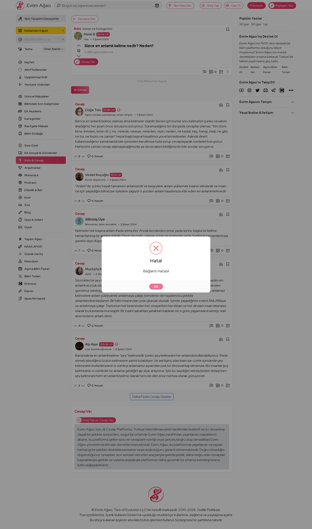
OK (156, 286)
